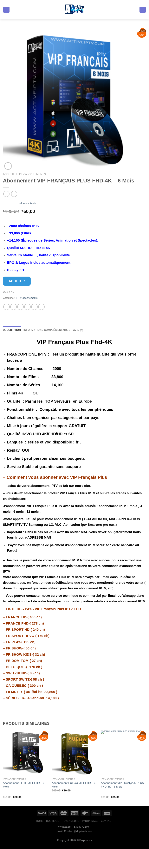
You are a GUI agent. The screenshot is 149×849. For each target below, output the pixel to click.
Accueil (9, 174)
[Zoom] (8, 166)
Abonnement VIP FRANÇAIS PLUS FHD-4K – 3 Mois (122, 784)
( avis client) (27, 203)
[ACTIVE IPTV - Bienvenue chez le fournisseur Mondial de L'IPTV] (74, 9)
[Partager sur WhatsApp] (6, 307)
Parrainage (90, 821)
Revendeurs (70, 821)
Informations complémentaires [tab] (46, 330)
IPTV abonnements (32, 174)
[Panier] (142, 10)
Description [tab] (12, 330)
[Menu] (6, 10)
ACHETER (17, 281)
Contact (107, 821)
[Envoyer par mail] (27, 307)
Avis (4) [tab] (78, 330)
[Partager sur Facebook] (13, 307)
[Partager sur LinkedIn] (41, 307)
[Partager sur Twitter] (20, 307)
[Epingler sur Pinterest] (34, 307)
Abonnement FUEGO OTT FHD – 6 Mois (73, 784)
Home (39, 821)
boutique (52, 821)
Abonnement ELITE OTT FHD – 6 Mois (23, 784)
